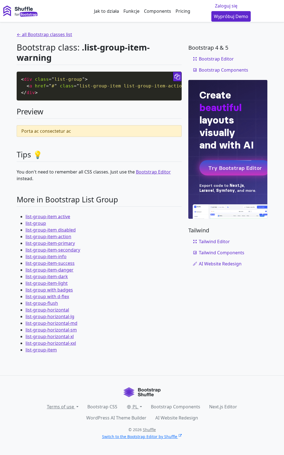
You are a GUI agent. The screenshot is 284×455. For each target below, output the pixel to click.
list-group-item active (48, 216)
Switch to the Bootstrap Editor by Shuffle (139, 436)
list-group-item (41, 350)
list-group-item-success (50, 263)
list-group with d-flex (47, 296)
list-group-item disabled (51, 230)
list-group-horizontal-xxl (51, 343)
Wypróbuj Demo (231, 16)
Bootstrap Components (223, 70)
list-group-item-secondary (53, 250)
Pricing (183, 11)
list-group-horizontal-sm (51, 330)
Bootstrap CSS (102, 407)
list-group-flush (42, 303)
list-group (36, 223)
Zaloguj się (226, 6)
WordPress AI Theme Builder (116, 418)
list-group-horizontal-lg (50, 316)
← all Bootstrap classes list (44, 34)
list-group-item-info (46, 256)
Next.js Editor (223, 407)
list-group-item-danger (49, 270)
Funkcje (131, 11)
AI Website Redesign (220, 264)
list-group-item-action (48, 236)
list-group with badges (49, 290)
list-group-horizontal (47, 310)
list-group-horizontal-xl (50, 336)
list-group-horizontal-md (51, 323)
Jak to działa (106, 11)
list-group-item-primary (50, 243)
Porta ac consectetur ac (46, 131)
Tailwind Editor (214, 241)
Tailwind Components (221, 253)
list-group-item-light (47, 283)
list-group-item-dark (47, 276)
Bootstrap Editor (153, 172)
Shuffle (149, 429)
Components (157, 11)
